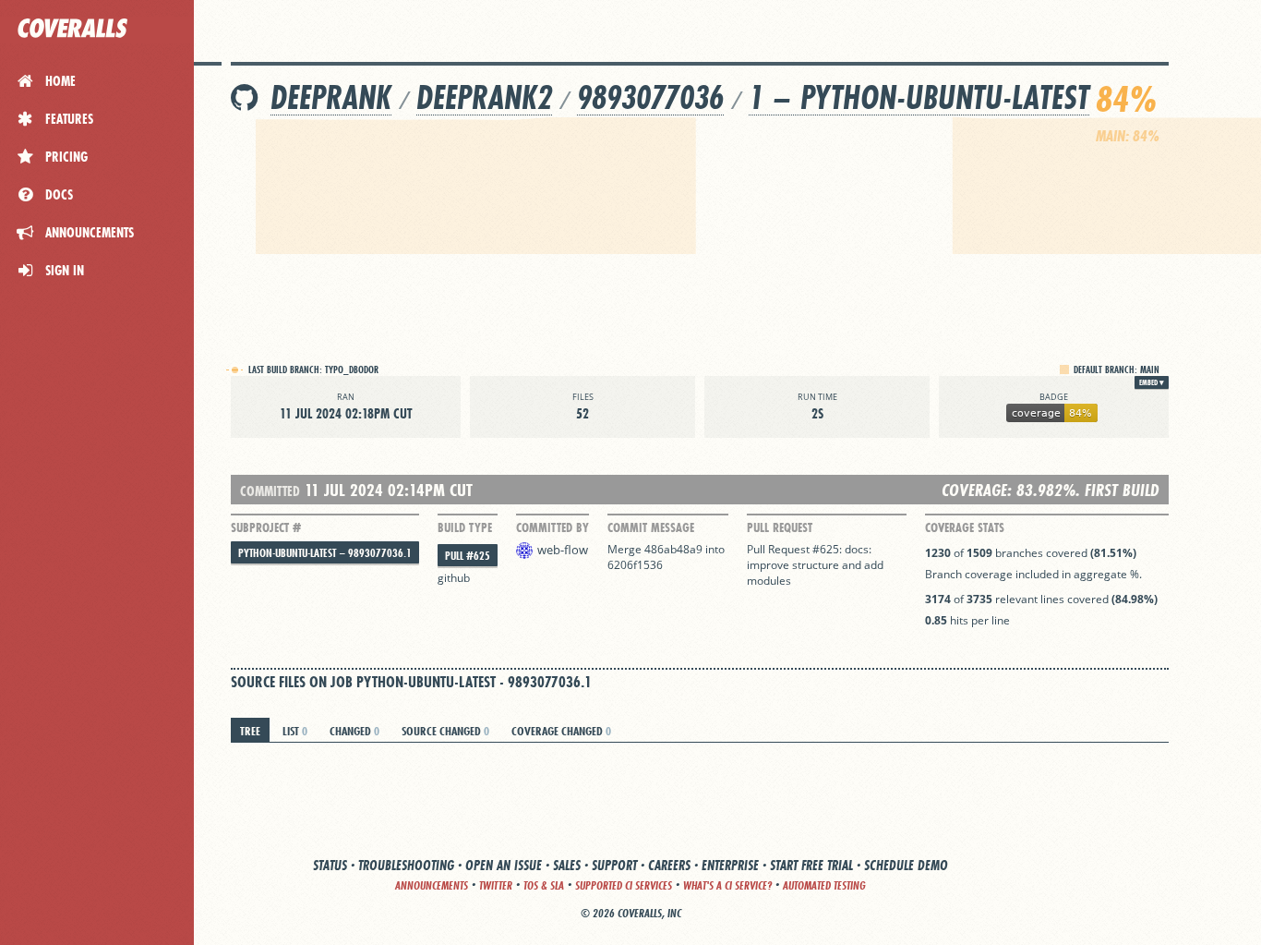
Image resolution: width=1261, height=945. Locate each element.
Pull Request (779, 527)
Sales (567, 865)
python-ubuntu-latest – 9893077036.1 (325, 553)
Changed (354, 730)
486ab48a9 (673, 549)
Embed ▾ (1151, 382)
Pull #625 (467, 555)
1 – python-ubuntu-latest (919, 97)
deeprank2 (484, 97)
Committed (270, 491)
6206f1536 (635, 565)
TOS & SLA (543, 885)
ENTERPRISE (730, 865)
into (715, 549)
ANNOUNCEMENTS (431, 885)
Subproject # (266, 527)
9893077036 (650, 97)
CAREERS (669, 865)
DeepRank (330, 97)
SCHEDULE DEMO (906, 865)
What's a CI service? (727, 885)
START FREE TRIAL (811, 865)
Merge (625, 549)
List (294, 730)
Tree (250, 730)
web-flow (562, 549)
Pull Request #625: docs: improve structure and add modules (815, 564)
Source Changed (445, 730)
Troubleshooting (406, 865)
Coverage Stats (964, 527)
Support (614, 865)
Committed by (552, 527)
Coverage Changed (561, 730)
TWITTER (495, 885)
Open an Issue (503, 865)
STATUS (330, 865)
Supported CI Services (623, 885)
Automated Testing (824, 885)
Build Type (465, 527)
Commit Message (650, 527)
